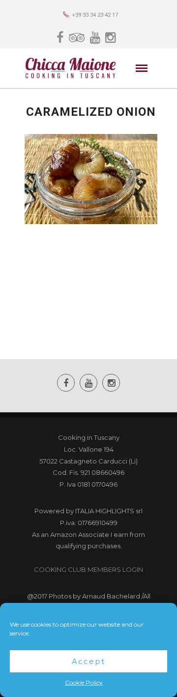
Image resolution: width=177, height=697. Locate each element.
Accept (88, 661)
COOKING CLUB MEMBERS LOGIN (88, 569)
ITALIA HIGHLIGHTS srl (109, 511)
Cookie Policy (84, 682)
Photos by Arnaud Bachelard (94, 596)
